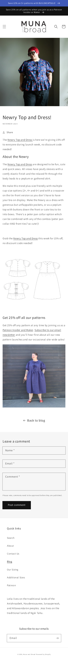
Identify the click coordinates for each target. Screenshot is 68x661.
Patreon (11, 585)
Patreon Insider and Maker (18, 330)
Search (11, 537)
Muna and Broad (29, 654)
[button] (4, 26)
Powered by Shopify (43, 654)
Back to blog (36, 420)
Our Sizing (12, 569)
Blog (9, 561)
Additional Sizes (16, 577)
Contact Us (13, 553)
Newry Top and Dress (20, 139)
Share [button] (10, 132)
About (10, 545)
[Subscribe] (57, 638)
